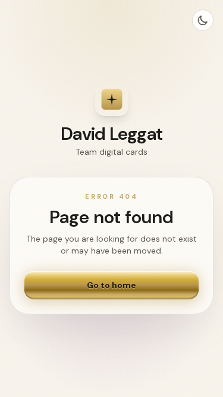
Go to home (111, 285)
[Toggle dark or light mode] (202, 20)
